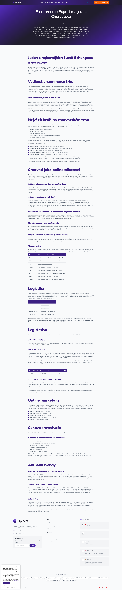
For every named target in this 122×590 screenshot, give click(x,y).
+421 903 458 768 (20, 533)
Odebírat (33, 545)
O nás (48, 535)
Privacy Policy (16, 580)
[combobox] (16, 566)
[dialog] (10, 577)
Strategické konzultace (51, 522)
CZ (89, 2)
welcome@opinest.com (21, 531)
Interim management (51, 524)
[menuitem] (41, 2)
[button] (11, 586)
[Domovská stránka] (17, 3)
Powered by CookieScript (11, 587)
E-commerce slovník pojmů (52, 541)
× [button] (18, 566)
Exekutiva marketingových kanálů (53, 526)
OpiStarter (49, 528)
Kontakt (48, 537)
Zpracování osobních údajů (52, 539)
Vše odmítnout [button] (14, 583)
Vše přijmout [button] (6, 583)
